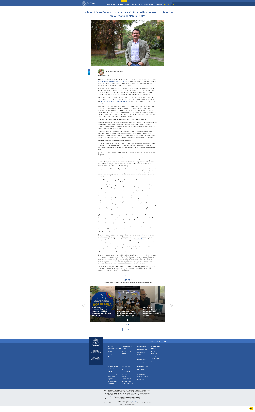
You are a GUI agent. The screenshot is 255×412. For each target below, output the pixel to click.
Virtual (155, 0)
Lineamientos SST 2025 (141, 377)
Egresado (151, 0)
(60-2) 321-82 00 (96, 353)
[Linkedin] (89, 74)
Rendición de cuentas (141, 374)
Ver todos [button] (126, 329)
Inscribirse (110, 351)
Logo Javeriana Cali (111, 383)
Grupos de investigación (112, 374)
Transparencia (158, 4)
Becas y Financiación (118, 4)
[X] (89, 72)
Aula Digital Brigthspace (112, 368)
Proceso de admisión (112, 353)
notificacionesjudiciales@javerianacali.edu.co (114, 396)
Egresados (153, 351)
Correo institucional (126, 373)
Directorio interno (125, 374)
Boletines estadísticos (141, 372)
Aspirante (129, 0)
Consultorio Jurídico (141, 362)
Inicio (82, 9)
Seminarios (139, 354)
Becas (109, 356)
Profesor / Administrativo (143, 0)
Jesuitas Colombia (155, 358)
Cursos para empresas (141, 359)
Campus (123, 369)
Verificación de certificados (113, 379)
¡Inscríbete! (166, 4)
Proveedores (154, 353)
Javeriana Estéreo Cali (112, 376)
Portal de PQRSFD (133, 401)
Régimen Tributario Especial (142, 376)
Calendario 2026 (125, 368)
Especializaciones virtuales (127, 351)
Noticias (87, 9)
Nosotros (141, 4)
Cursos (138, 356)
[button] (173, 4)
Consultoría (139, 357)
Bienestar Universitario (145, 390)
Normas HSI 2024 (140, 379)
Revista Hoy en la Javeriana (127, 383)
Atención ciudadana (149, 4)
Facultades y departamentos (113, 373)
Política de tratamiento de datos (139, 391)
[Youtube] (165, 341)
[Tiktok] (161, 341)
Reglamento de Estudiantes (121, 390)
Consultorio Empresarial (141, 361)
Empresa (160, 0)
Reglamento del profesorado (134, 390)
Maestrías (124, 353)
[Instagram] (159, 341)
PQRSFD (124, 376)
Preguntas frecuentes (126, 378)
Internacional (165, 0)
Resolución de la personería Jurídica (115, 391)
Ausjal (152, 360)
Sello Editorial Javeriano (112, 381)
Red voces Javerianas (126, 379)
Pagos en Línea (111, 354)
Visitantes (153, 361)
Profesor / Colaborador (156, 350)
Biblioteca (109, 369)
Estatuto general (111, 390)
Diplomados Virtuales (141, 352)
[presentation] (83, 305)
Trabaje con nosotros (126, 381)
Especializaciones (125, 350)
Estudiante (135, 0)
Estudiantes (153, 348)
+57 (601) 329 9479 (96, 358)
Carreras (124, 348)
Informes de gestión (141, 371)
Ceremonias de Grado (126, 371)
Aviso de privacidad (128, 391)
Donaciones (110, 371)
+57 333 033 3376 (98, 359)
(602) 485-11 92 (98, 352)
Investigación (134, 4)
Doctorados (124, 355)
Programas (109, 4)
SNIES (105, 390)
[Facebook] (89, 70)
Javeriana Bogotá (154, 356)
